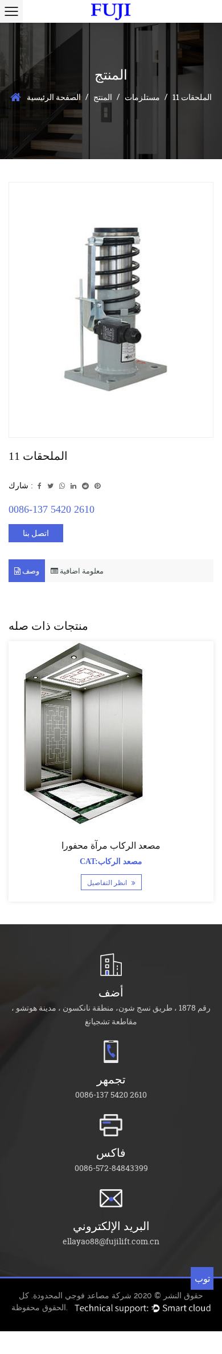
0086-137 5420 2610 (51, 509)
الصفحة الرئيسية (54, 97)
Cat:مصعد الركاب (111, 861)
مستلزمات (142, 97)
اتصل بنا (36, 533)
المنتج (102, 97)
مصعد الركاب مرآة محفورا (111, 845)
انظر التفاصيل (108, 883)
